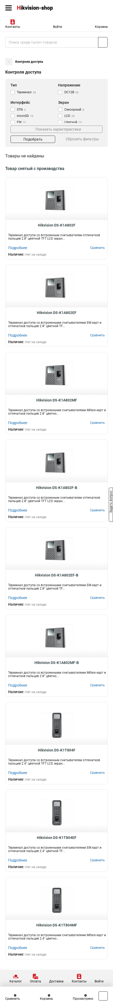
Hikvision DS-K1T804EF (56, 838)
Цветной (73, 122)
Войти (57, 27)
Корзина (101, 27)
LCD (69, 116)
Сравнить (12, 999)
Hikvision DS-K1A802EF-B (56, 575)
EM (21, 122)
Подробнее (17, 248)
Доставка (56, 981)
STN (21, 109)
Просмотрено (83, 999)
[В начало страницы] (103, 996)
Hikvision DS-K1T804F (56, 750)
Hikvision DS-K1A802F (56, 225)
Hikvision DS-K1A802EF (56, 313)
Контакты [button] (12, 27)
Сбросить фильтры (82, 139)
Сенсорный (74, 109)
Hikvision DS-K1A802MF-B (56, 663)
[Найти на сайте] (103, 42)
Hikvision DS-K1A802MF (56, 400)
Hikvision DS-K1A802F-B (56, 488)
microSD (25, 116)
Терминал (26, 92)
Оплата (35, 981)
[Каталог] (8, 8)
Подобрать (33, 139)
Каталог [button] (15, 981)
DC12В (71, 92)
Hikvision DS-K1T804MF (56, 925)
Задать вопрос (111, 502)
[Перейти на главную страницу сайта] (39, 8)
